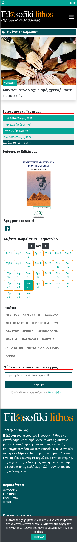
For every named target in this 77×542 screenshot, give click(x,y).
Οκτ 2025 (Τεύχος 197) (17, 137)
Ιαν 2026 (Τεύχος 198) (17, 131)
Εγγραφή (38, 384)
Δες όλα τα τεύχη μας (16, 142)
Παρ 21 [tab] (68, 275)
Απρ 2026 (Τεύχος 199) (17, 124)
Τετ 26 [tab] (48, 283)
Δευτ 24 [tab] (28, 285)
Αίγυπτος (12, 315)
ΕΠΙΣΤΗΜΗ (9, 494)
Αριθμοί (28, 331)
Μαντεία (48, 339)
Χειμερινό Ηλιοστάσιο (43, 347)
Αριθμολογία (48, 331)
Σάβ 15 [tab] (8, 275)
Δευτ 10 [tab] (28, 265)
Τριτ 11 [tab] (38, 263)
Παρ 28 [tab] (68, 285)
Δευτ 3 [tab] (28, 255)
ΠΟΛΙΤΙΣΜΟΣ (10, 498)
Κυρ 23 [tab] (18, 285)
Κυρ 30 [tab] (18, 295)
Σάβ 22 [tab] (8, 285)
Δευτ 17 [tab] (28, 275)
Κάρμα (10, 355)
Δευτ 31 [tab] (28, 295)
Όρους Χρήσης (55, 392)
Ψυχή (57, 323)
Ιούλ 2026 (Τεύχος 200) (18, 118)
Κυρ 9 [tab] (18, 263)
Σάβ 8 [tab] (8, 263)
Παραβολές (30, 339)
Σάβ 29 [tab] (8, 295)
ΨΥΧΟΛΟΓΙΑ (10, 490)
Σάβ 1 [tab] (9, 253)
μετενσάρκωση (17, 323)
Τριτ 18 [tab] (38, 275)
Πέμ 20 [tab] (58, 275)
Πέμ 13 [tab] (58, 265)
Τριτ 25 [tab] (38, 285)
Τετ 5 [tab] (48, 253)
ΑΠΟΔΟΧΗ (38, 536)
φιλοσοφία (40, 323)
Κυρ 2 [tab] (18, 253)
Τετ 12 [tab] (48, 263)
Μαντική (12, 339)
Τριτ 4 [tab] (38, 253)
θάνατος (12, 331)
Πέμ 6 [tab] (58, 253)
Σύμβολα (51, 315)
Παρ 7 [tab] (68, 253)
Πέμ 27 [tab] (58, 285)
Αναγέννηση (32, 315)
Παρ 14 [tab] (68, 265)
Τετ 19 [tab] (48, 273)
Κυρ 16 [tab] (18, 275)
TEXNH (7, 502)
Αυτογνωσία (14, 347)
